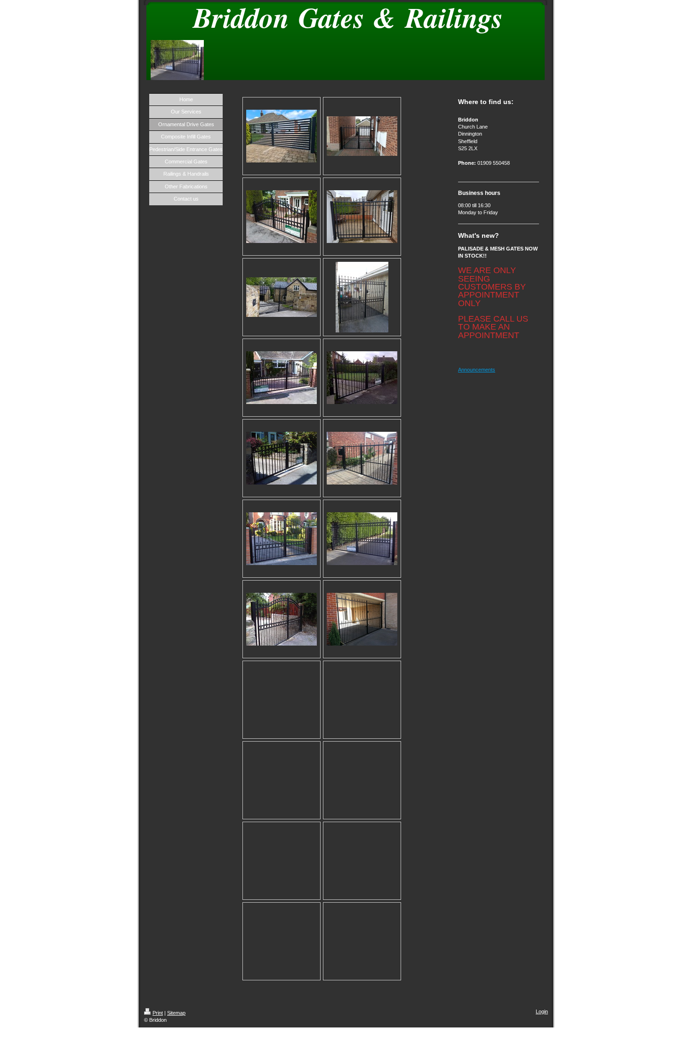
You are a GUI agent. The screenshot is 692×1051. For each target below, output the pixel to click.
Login (542, 1011)
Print (158, 1013)
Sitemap (176, 1013)
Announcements (476, 369)
